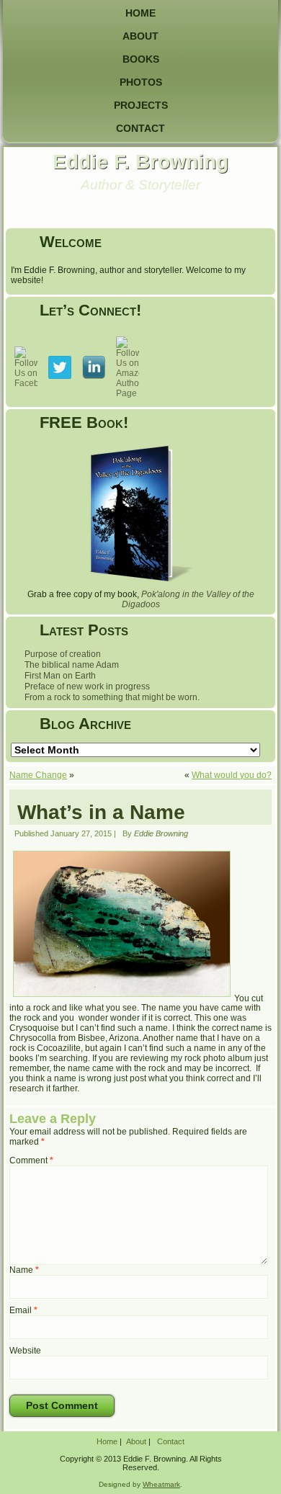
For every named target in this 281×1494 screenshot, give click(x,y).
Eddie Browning (161, 833)
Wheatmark (161, 1484)
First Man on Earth (60, 676)
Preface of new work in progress (87, 686)
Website (25, 1351)
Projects (141, 105)
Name (24, 1270)
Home (140, 13)
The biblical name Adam (71, 665)
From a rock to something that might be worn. (112, 697)
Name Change (38, 775)
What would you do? (232, 775)
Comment (31, 1160)
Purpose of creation (62, 654)
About (140, 36)
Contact (140, 128)
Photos (141, 82)
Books (140, 59)
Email (23, 1310)
